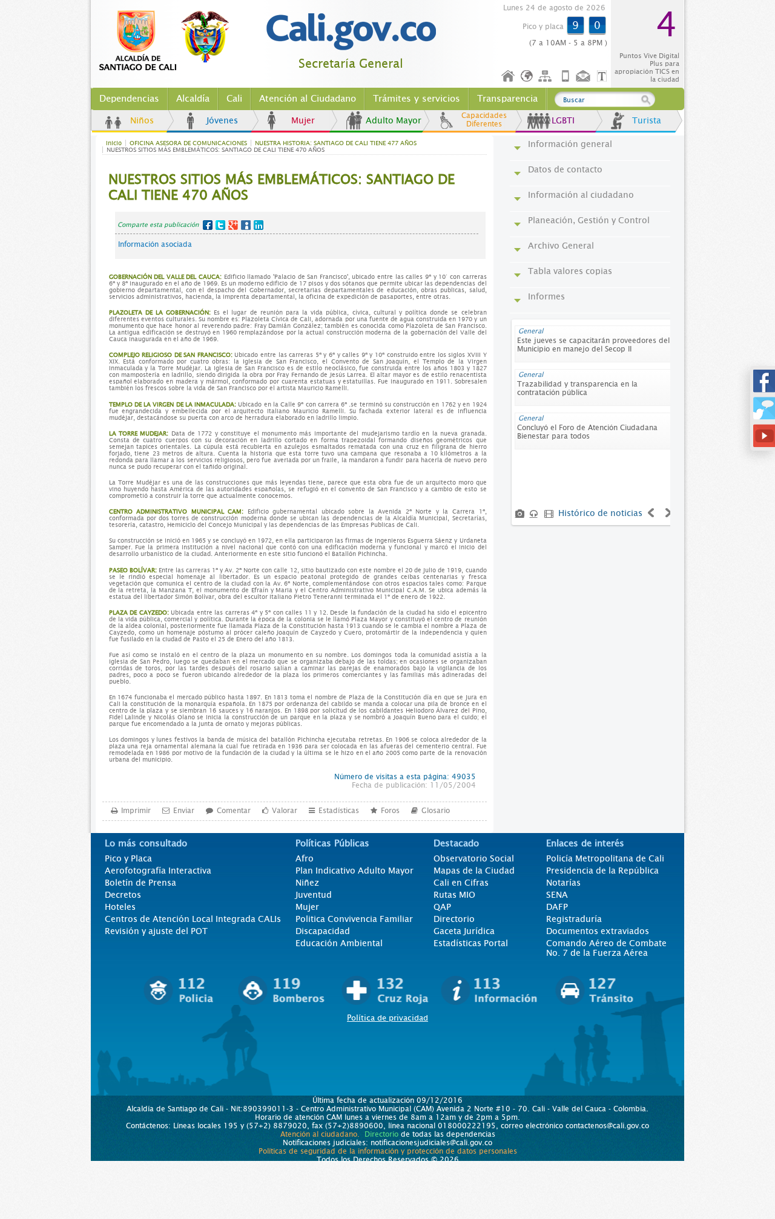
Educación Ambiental (339, 943)
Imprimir (136, 810)
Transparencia (507, 98)
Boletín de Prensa (140, 882)
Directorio (454, 919)
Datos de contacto (565, 169)
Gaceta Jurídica (464, 931)
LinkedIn (258, 225)
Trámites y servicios (416, 98)
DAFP (557, 907)
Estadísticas (338, 810)
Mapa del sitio (546, 76)
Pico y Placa (128, 858)
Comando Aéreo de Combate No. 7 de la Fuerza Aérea (606, 948)
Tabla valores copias (570, 271)
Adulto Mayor (393, 120)
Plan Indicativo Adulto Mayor (354, 870)
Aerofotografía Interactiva (158, 870)
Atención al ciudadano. (320, 1134)
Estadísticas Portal (471, 943)
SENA (557, 895)
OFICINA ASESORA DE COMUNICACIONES (188, 143)
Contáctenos (584, 76)
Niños (142, 120)
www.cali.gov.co (169, 41)
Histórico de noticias (600, 513)
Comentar (234, 810)
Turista (646, 120)
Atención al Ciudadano (307, 98)
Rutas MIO (454, 895)
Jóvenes (222, 120)
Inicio (508, 76)
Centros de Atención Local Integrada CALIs (193, 919)
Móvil (565, 76)
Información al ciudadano (581, 195)
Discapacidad (322, 931)
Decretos (123, 895)
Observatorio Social (474, 858)
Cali (234, 98)
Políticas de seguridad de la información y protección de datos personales (388, 1151)
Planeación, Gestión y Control (589, 220)
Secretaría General (350, 64)
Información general (570, 144)
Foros (390, 810)
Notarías (563, 882)
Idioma (527, 76)
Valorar (284, 810)
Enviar (183, 810)
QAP (442, 907)
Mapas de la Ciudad (474, 870)
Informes (546, 296)
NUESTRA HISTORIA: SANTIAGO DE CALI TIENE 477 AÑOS (336, 143)
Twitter (220, 225)
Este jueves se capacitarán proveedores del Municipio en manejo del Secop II (593, 344)
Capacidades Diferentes (484, 119)
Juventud (313, 895)
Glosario (435, 810)
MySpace (246, 225)
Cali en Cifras (461, 882)
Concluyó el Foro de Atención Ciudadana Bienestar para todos (587, 431)
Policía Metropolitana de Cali (605, 858)
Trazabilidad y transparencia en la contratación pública (577, 388)
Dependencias (129, 98)
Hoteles (120, 907)
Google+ (233, 225)
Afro (304, 858)
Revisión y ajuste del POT (156, 931)
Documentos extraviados (597, 931)
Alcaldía (192, 98)
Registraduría (574, 919)
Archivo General (561, 245)
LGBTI (563, 120)
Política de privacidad (387, 1017)
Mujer (303, 120)
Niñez (307, 882)
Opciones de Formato (603, 76)
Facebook (208, 225)
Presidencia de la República (602, 870)
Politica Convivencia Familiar (354, 919)
